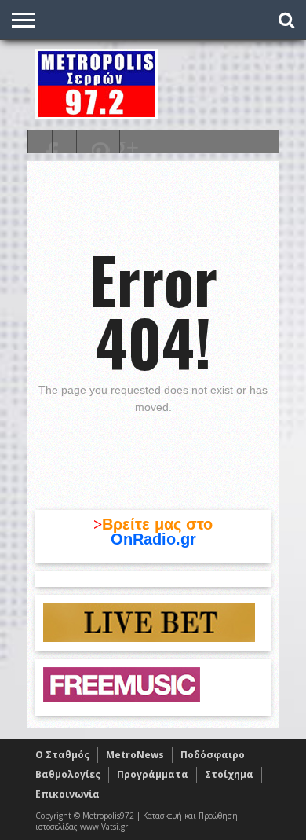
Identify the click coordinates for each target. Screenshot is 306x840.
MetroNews (135, 754)
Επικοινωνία (67, 794)
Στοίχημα (229, 774)
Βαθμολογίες (67, 774)
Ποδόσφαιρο (212, 754)
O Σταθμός (62, 754)
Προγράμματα (152, 774)
